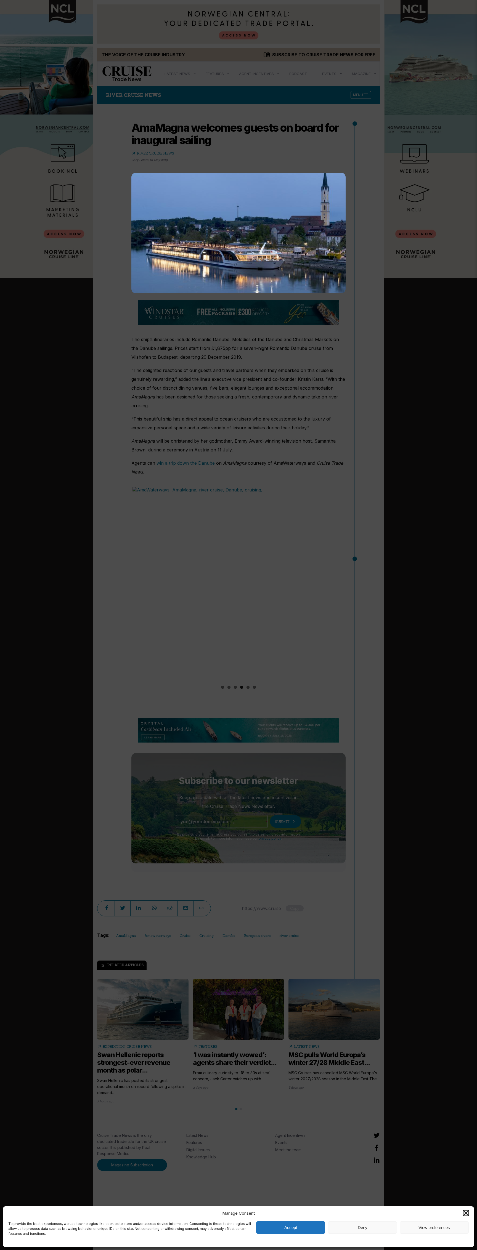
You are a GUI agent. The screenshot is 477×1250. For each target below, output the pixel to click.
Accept (290, 1227)
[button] (466, 1213)
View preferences (434, 1227)
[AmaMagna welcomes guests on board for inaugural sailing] (238, 233)
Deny (362, 1227)
